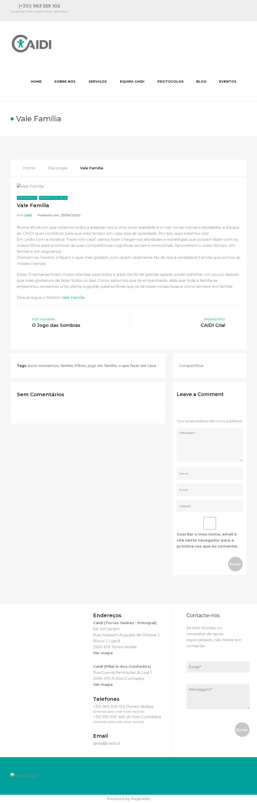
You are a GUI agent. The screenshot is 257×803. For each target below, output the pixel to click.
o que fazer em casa (137, 365)
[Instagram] (244, 10)
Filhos (80, 365)
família (66, 365)
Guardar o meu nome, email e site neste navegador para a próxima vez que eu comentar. (208, 540)
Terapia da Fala (53, 197)
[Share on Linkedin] (224, 365)
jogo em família (102, 365)
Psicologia (57, 168)
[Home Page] (24, 775)
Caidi (28, 215)
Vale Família (33, 205)
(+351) (39, 6)
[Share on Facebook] (212, 365)
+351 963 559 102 (109, 706)
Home (29, 168)
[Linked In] (218, 10)
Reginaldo (140, 798)
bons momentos (43, 365)
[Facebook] (231, 10)
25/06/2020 (70, 215)
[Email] (205, 10)
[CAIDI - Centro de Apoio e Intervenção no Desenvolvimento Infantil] (32, 41)
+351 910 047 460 (109, 716)
